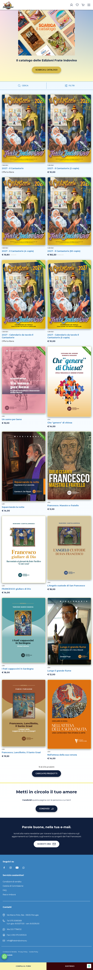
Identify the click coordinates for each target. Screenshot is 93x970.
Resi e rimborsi (9, 895)
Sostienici (69, 966)
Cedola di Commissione (13, 886)
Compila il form (23, 966)
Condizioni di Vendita (10, 952)
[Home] (13, 4)
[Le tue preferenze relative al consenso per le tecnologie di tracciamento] (89, 966)
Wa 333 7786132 (14, 929)
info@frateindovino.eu (17, 941)
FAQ (5, 890)
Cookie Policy (33, 952)
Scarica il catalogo (46, 70)
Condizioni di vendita (12, 882)
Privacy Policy (23, 952)
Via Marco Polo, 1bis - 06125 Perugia (22, 915)
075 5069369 (16, 921)
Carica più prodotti (46, 773)
